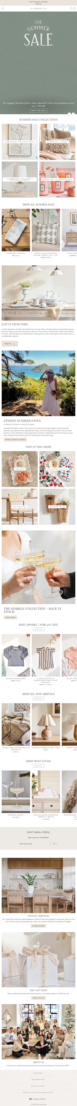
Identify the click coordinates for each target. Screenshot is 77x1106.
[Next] (73, 114)
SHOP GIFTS (38, 998)
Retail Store (38, 1086)
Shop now (10, 343)
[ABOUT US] (38, 1031)
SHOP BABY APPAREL (38, 68)
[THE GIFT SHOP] (38, 959)
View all (38, 629)
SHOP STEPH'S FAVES (15, 439)
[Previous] (69, 114)
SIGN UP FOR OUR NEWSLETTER (38, 1092)
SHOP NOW (10, 617)
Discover (38, 1073)
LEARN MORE (38, 926)
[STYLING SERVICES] (38, 885)
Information (38, 1079)
